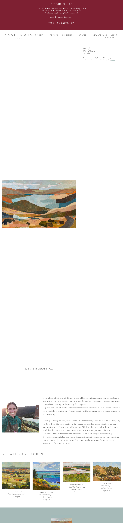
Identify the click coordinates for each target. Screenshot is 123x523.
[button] (40, 35)
